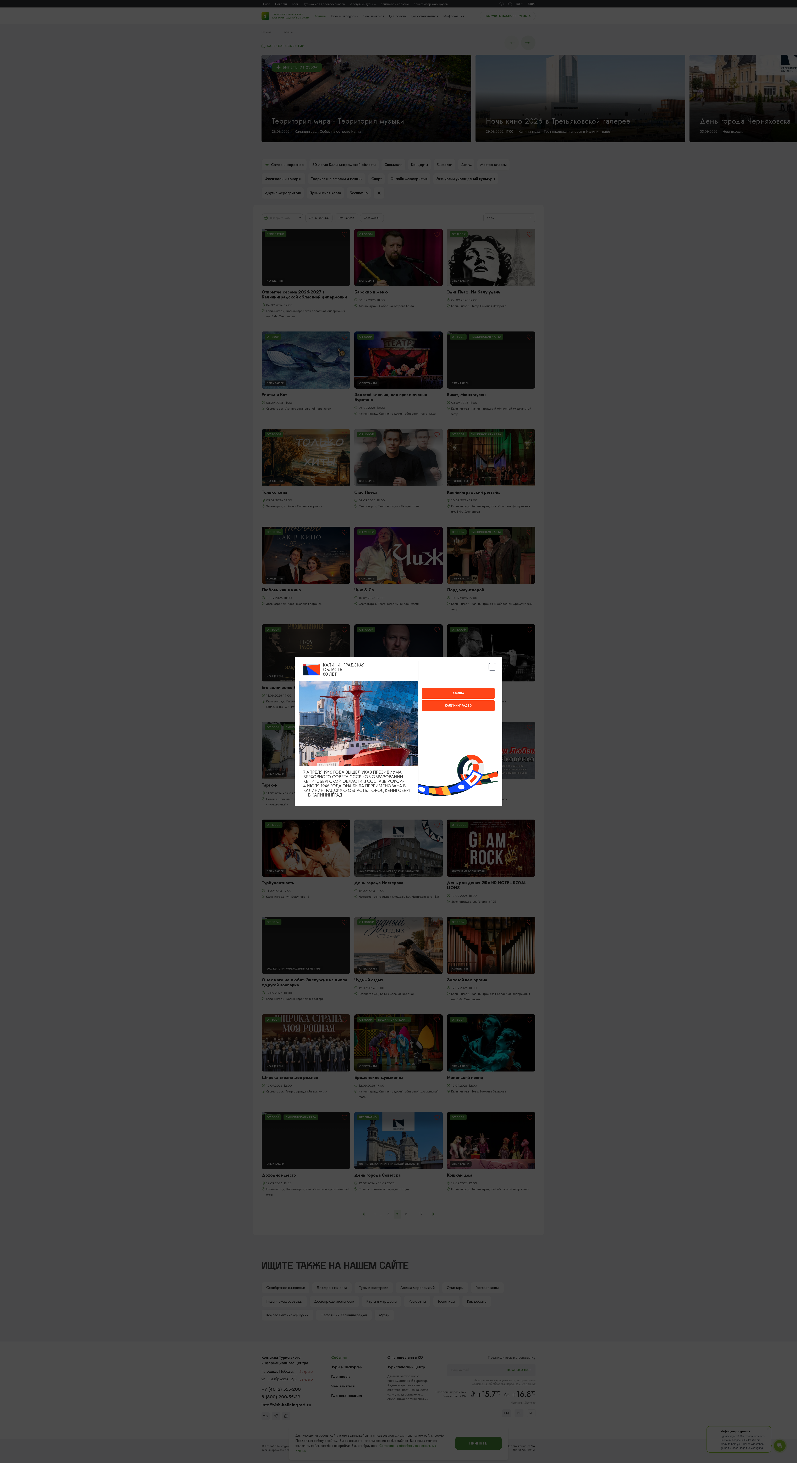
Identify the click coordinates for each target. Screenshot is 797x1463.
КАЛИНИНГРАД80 (458, 705)
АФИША (458, 693)
